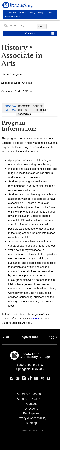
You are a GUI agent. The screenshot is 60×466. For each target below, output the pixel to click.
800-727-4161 (31, 399)
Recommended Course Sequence (27, 109)
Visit (5, 337)
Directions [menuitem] (31, 408)
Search (41, 26)
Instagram (18, 378)
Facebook (11, 378)
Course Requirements (42, 107)
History (40, 12)
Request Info (29, 337)
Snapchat (48, 378)
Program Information (13, 107)
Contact (31, 403)
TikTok (30, 378)
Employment (31, 413)
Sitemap (31, 423)
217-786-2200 (31, 394)
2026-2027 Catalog (27, 12)
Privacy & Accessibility (31, 418)
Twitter (24, 378)
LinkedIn (36, 378)
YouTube (42, 378)
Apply (53, 337)
